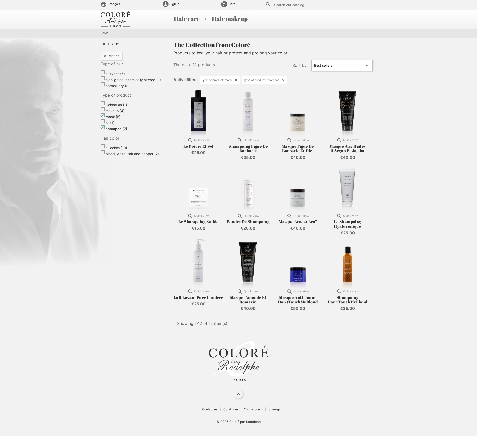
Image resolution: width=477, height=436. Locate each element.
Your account (253, 409)
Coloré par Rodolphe (245, 422)
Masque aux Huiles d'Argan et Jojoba (347, 148)
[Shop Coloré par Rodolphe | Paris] (115, 18)
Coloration (116, 105)
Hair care (187, 19)
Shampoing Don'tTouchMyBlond (347, 300)
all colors (116, 148)
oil (110, 123)
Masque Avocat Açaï (298, 221)
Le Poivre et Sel (198, 146)
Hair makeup (230, 19)
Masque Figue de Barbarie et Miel (298, 148)
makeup (115, 111)
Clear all (112, 56)
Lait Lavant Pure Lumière (198, 297)
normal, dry (118, 86)
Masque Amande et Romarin (248, 300)
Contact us (209, 409)
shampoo (116, 129)
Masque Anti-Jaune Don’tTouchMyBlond (298, 300)
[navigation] (238, 394)
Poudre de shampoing (248, 221)
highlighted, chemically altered (133, 80)
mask (113, 117)
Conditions (230, 409)
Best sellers (342, 65)
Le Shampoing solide (198, 221)
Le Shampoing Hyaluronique (347, 224)
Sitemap (274, 409)
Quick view (198, 140)
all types (115, 74)
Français (113, 4)
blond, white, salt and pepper (132, 154)
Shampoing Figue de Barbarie (248, 148)
